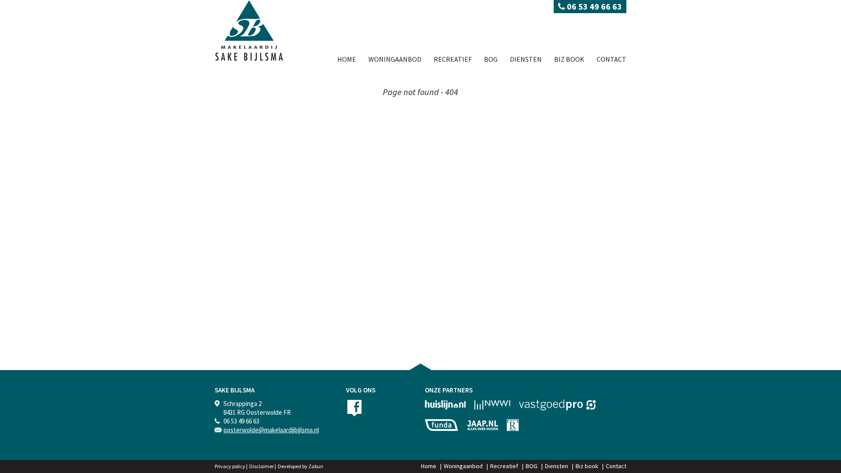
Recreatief (453, 59)
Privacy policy (230, 466)
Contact (611, 59)
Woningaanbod (394, 59)
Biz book (569, 59)
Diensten (526, 59)
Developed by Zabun (300, 466)
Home (346, 59)
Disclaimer (261, 466)
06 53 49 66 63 (593, 6)
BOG (491, 59)
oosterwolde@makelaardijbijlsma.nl (271, 430)
